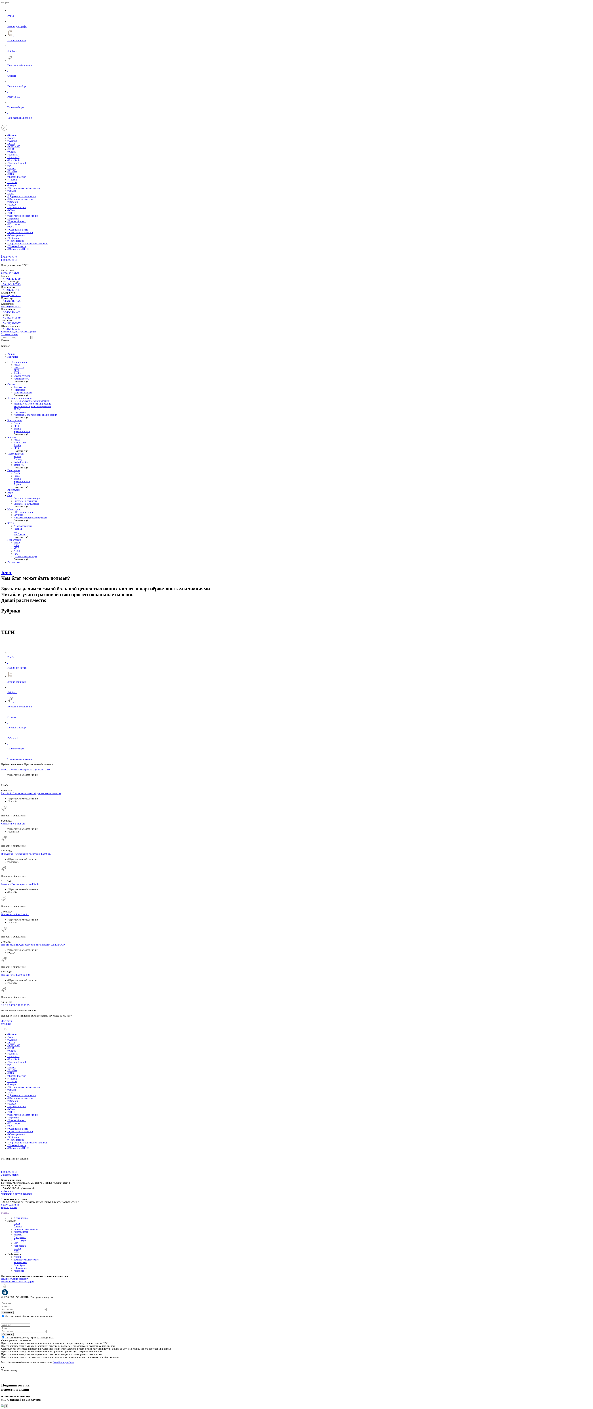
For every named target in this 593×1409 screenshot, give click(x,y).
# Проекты (13, 218)
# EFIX (11, 149)
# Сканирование (16, 235)
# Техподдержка (15, 240)
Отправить (7, 1313)
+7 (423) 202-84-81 (11, 290)
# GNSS (11, 152)
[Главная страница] (1, 254)
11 (22, 1005)
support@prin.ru (9, 1207)
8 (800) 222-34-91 (10, 273)
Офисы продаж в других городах (18, 331)
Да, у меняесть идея (6, 1022)
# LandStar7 (13, 157)
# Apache (12, 140)
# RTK (10, 174)
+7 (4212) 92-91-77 (11, 323)
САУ (9, 495)
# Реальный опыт (16, 221)
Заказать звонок (9, 334)
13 (28, 1005)
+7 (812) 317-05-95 (11, 284)
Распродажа (13, 562)
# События (13, 238)
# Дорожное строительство (21, 196)
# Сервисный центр (17, 229)
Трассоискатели (15, 453)
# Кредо (11, 204)
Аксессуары (13, 490)
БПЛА (10, 523)
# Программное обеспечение (22, 215)
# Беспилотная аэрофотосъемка (23, 188)
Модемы (11, 437)
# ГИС (10, 193)
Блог (6, 572)
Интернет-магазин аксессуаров (17, 1281)
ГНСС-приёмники (17, 362)
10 (19, 1005)
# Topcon (12, 179)
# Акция (11, 185)
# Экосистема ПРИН (18, 249)
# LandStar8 (13, 160)
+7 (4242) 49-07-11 (10, 328)
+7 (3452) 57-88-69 (11, 317)
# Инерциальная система (20, 199)
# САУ (10, 227)
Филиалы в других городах (16, 1194)
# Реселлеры (13, 224)
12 (25, 1005)
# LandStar (12, 154)
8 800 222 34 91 (9, 257)
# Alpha (11, 138)
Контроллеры (14, 420)
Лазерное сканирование (20, 398)
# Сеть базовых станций (20, 232)
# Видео (11, 190)
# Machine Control (16, 163)
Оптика (11, 384)
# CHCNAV (13, 146)
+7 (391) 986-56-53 (11, 306)
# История (12, 202)
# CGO (11, 143)
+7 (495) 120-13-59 (11, 278)
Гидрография (14, 540)
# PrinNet (12, 171)
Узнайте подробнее (63, 1362)
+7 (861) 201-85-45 (11, 301)
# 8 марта (12, 135)
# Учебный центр (16, 246)
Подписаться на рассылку (14, 1278)
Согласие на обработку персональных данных (29, 1316)
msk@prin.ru (7, 1191)
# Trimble (12, 182)
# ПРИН (11, 213)
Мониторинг (14, 509)
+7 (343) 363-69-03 (11, 295)
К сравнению (21, 1218)
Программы (13, 470)
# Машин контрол (16, 207)
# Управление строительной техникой (27, 243)
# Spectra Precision (16, 177)
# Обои (11, 210)
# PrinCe (11, 168)
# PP (9, 165)
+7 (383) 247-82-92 (11, 312)
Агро (10, 492)
